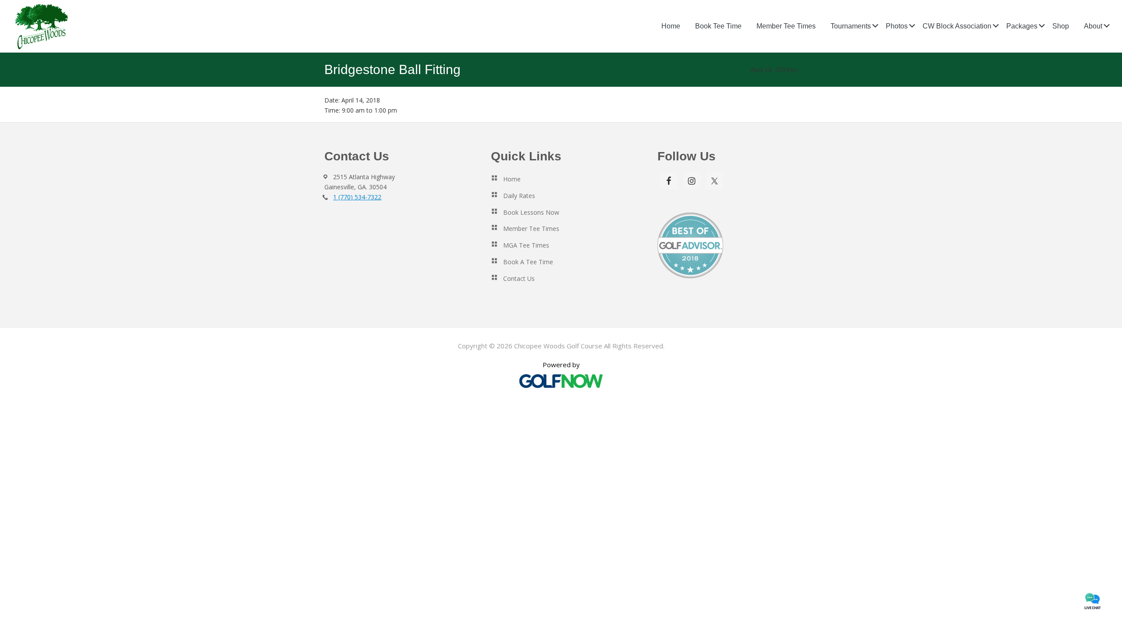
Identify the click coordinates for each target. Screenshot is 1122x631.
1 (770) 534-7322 (357, 197)
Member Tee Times (531, 228)
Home (512, 179)
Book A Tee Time (528, 262)
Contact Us (519, 278)
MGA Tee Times (526, 245)
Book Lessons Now (531, 212)
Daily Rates (519, 195)
